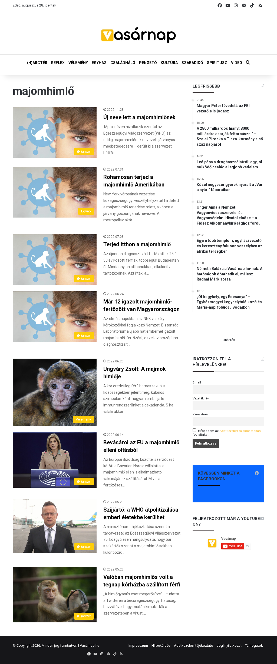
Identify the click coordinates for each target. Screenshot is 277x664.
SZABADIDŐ (192, 63)
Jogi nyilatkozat (229, 645)
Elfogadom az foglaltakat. (227, 432)
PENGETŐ (148, 63)
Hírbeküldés (160, 645)
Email (197, 382)
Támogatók (254, 645)
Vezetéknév (201, 398)
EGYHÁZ (99, 63)
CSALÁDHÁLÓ (122, 63)
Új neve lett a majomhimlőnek (139, 117)
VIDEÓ (236, 63)
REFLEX (58, 63)
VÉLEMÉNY (78, 63)
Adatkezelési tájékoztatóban (240, 431)
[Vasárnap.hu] (138, 35)
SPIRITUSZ (217, 63)
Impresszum (138, 645)
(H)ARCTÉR (37, 63)
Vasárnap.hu (89, 645)
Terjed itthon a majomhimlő (137, 244)
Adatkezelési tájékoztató (193, 645)
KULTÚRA (169, 63)
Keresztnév (200, 414)
